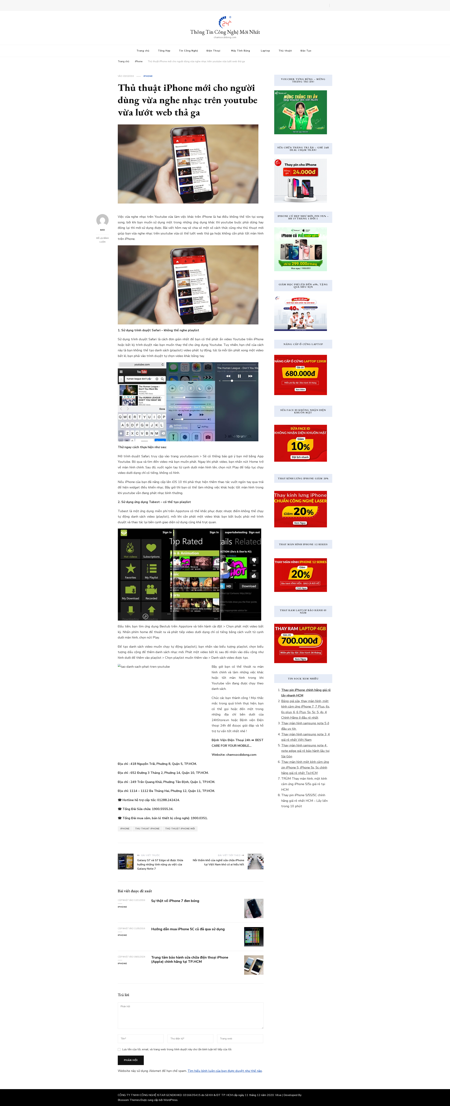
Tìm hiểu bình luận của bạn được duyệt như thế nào (225, 1071)
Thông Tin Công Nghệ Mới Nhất (225, 31)
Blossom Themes (129, 1100)
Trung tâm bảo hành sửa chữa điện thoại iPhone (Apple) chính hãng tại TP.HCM (189, 959)
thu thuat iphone (147, 828)
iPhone (148, 76)
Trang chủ (143, 50)
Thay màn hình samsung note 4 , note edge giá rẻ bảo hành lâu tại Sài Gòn (305, 751)
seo (102, 229)
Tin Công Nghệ (188, 50)
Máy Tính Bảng (240, 50)
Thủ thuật (285, 50)
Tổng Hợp (164, 50)
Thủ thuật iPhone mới (180, 828)
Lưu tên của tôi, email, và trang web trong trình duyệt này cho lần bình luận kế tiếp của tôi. (177, 1049)
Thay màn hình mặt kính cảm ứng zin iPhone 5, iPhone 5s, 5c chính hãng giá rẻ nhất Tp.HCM (305, 767)
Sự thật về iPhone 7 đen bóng (175, 900)
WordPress (170, 1100)
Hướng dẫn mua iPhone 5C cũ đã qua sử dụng (188, 929)
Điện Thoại (213, 50)
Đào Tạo (306, 50)
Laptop (265, 50)
